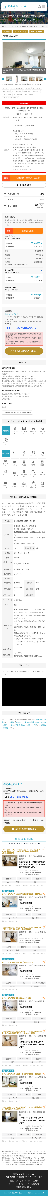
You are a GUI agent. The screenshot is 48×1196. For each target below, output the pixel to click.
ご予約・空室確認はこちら (25, 829)
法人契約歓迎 (18, 95)
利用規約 (35, 1181)
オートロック (37, 88)
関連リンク (14, 1181)
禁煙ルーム (36, 91)
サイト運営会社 (33, 1184)
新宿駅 (24, 526)
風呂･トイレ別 (16, 91)
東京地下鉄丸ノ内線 (21, 532)
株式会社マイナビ (11, 314)
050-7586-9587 (25, 328)
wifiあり (28, 88)
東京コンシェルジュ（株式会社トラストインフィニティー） (27, 885)
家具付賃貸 (26, 91)
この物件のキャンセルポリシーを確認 (17, 412)
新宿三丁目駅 (35, 537)
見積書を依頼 (28, 230)
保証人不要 (6, 91)
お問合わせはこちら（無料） (24, 351)
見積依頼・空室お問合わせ (28, 178)
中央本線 (17, 526)
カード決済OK (7, 95)
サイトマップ (25, 1181)
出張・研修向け (29, 95)
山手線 (16, 529)
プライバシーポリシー (17, 1184)
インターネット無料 (17, 88)
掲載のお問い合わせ (23, 1187)
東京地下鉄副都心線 (21, 537)
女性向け (5, 88)
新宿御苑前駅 (35, 532)
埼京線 (16, 543)
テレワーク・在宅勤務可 (10, 98)
